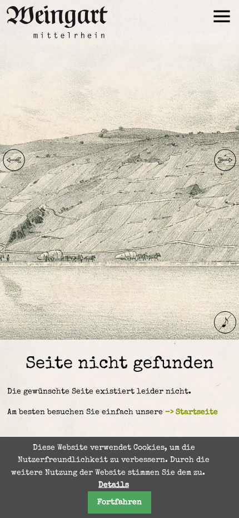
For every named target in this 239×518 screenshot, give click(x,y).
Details (113, 485)
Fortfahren (119, 502)
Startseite (197, 412)
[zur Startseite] (55, 43)
